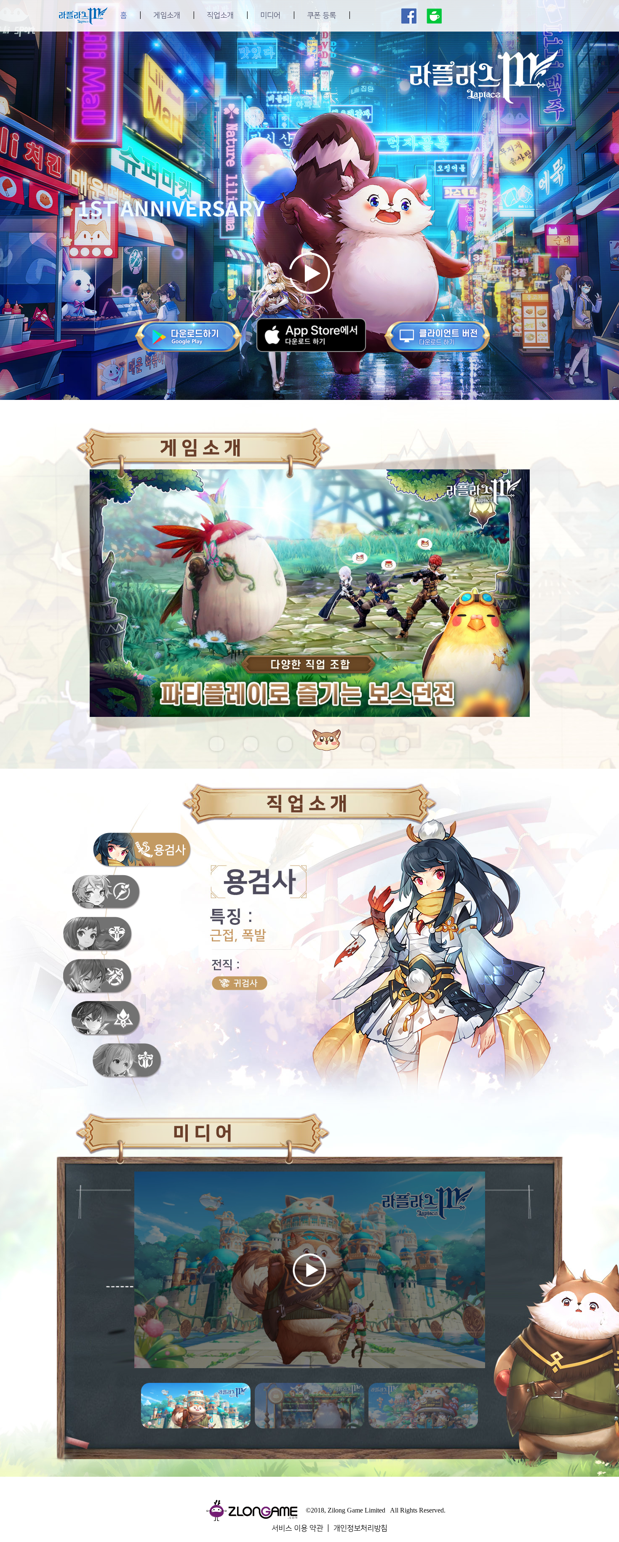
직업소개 (220, 15)
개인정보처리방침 (360, 1528)
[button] (217, 744)
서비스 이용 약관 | (303, 1528)
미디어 (270, 15)
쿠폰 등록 (321, 15)
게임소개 (166, 15)
